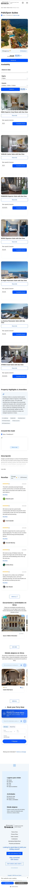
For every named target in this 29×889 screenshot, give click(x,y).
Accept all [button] (7, 883)
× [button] (27, 877)
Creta (9, 783)
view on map (16, 15)
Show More (5, 494)
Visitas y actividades (13, 799)
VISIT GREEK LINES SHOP (14, 863)
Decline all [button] (21, 883)
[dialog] (14, 882)
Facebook (8, 871)
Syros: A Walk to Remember (10, 635)
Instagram (11, 871)
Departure (5, 735)
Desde (5, 730)
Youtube (16, 871)
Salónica (10, 781)
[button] (14, 886)
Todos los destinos (12, 786)
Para (17, 730)
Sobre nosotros (14, 836)
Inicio (2, 7)
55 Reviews (23, 51)
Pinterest (18, 871)
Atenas (10, 780)
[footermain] (14, 765)
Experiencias (11, 798)
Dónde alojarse (12, 807)
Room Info (14, 115)
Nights (4, 76)
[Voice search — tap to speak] (21, 665)
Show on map (14, 447)
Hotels (5, 7)
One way (6, 726)
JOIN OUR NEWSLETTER (14, 853)
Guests (4, 83)
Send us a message (21, 751)
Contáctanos (14, 838)
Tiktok (21, 870)
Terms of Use (14, 832)
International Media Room (14, 841)
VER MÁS (14, 647)
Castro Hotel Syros (8, 689)
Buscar (15, 741)
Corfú (9, 785)
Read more (25, 880)
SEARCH (11, 89)
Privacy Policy (14, 834)
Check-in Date (6, 69)
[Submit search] (24, 665)
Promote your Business (14, 843)
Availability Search (20, 123)
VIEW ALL (14, 596)
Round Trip (12, 726)
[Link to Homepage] (4, 2)
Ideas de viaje (11, 796)
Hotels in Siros (9, 7)
